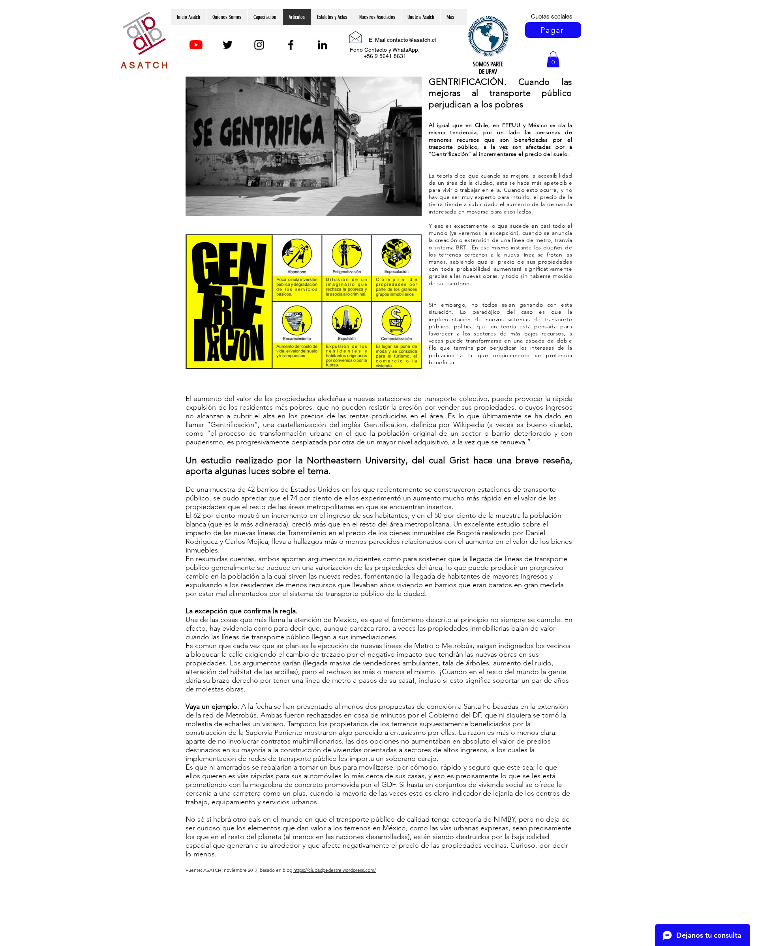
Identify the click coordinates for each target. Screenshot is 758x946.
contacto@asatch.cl (411, 40)
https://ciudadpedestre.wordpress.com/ (334, 870)
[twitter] (227, 44)
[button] (553, 59)
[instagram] (259, 44)
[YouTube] (196, 44)
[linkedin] (322, 44)
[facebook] (290, 44)
